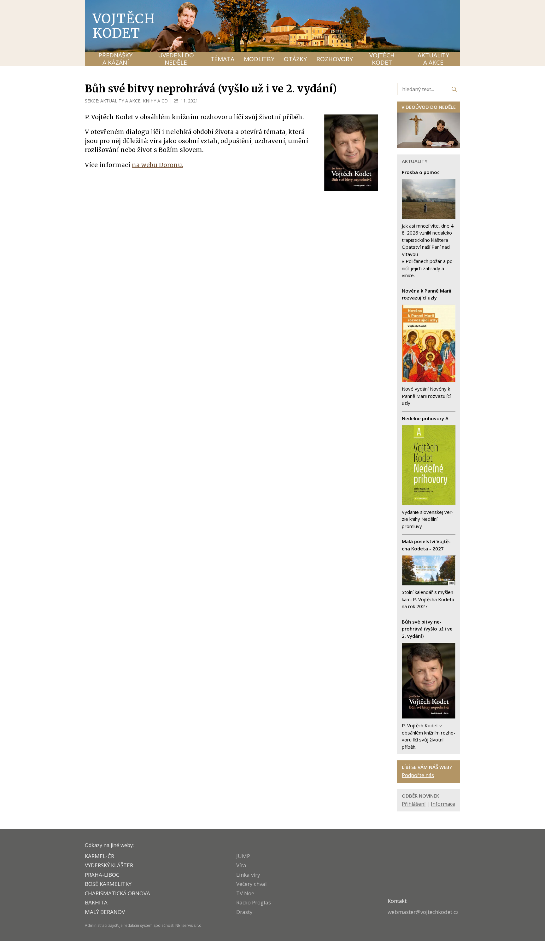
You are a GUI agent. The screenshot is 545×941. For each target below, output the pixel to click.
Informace (443, 803)
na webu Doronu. (157, 165)
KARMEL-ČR (99, 856)
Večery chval (251, 883)
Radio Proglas (253, 902)
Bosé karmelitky (108, 883)
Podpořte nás (418, 775)
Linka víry (248, 874)
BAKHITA (96, 902)
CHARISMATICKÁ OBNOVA (117, 893)
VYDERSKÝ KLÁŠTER (109, 865)
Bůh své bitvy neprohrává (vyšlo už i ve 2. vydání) (427, 629)
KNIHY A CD (155, 101)
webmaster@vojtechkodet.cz (423, 911)
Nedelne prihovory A (425, 418)
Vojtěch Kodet (124, 26)
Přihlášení (413, 803)
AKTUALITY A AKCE (120, 101)
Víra (241, 865)
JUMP (243, 856)
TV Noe (245, 893)
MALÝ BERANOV (105, 911)
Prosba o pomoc (421, 172)
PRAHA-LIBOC (102, 874)
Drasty (244, 911)
